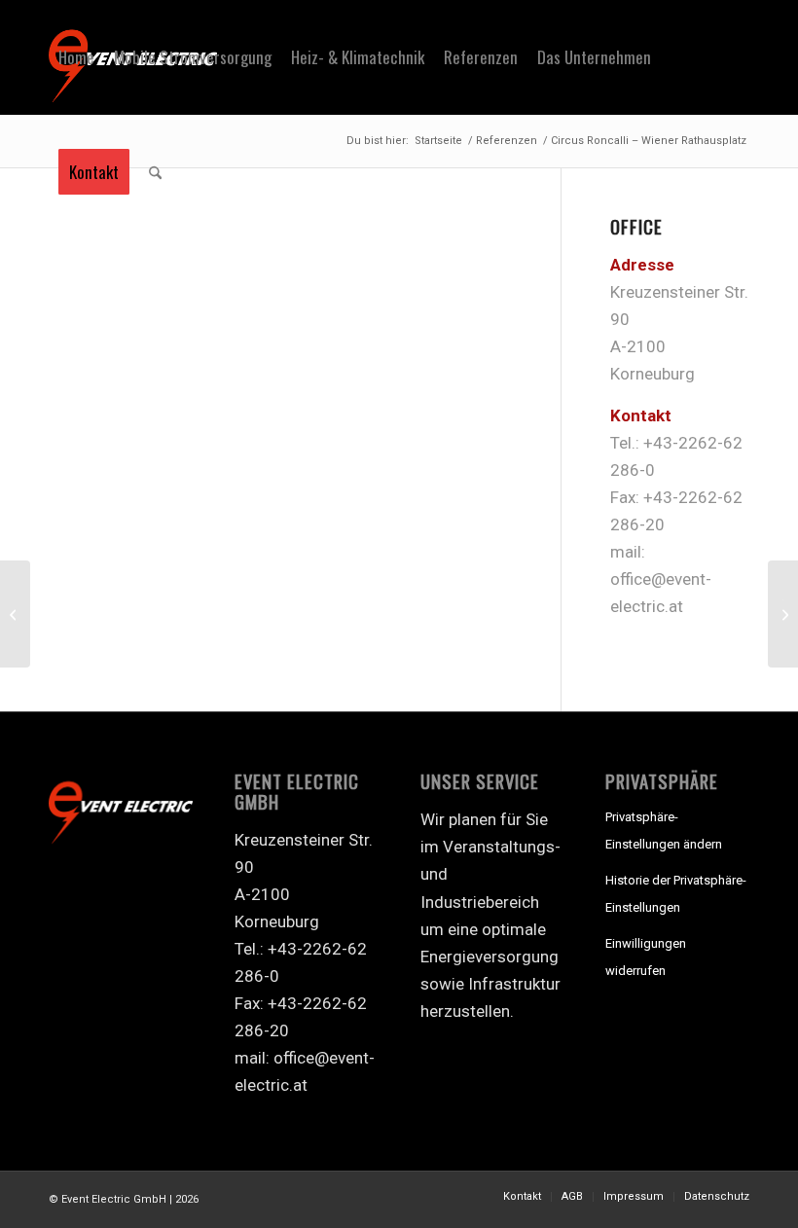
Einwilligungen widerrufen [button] (645, 957)
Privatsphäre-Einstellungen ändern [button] (663, 830)
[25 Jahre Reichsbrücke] (15, 614)
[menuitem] (76, 57)
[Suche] (155, 172)
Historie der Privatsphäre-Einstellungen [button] (675, 894)
